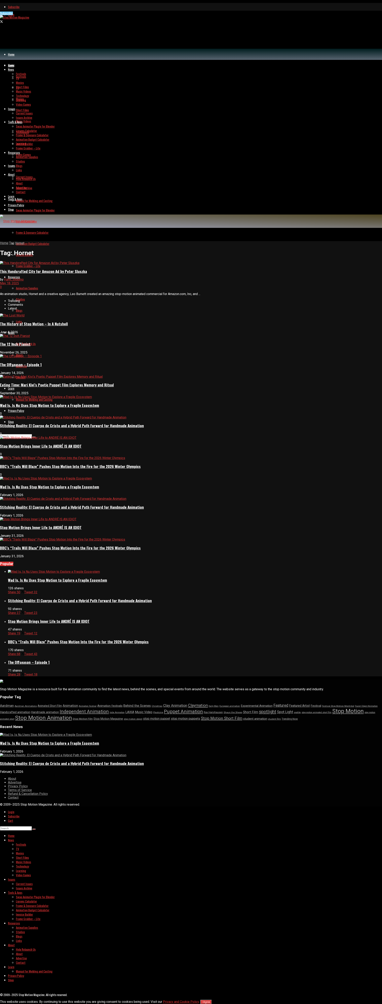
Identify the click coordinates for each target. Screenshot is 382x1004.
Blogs (19, 310)
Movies (20, 82)
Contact (20, 192)
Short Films (22, 110)
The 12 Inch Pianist (15, 344)
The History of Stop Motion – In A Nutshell (34, 323)
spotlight (267, 711)
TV (17, 78)
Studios (20, 299)
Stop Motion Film (83, 718)
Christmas (157, 706)
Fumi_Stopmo (14, 279)
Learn (11, 388)
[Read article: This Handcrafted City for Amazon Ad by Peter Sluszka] (191, 263)
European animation (229, 706)
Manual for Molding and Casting (34, 399)
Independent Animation (84, 711)
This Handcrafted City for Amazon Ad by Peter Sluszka (43, 271)
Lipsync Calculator (26, 130)
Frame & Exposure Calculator (32, 232)
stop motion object (133, 719)
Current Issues (24, 113)
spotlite (297, 712)
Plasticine (158, 712)
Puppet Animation (183, 711)
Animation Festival (87, 706)
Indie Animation (117, 712)
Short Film (250, 712)
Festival (316, 706)
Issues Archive (24, 117)
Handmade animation (45, 712)
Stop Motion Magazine (108, 718)
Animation (70, 706)
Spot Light (285, 712)
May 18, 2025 (9, 283)
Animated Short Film (50, 705)
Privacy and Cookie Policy (181, 1002)
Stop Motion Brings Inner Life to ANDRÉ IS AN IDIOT (41, 446)
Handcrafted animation (15, 712)
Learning (21, 100)
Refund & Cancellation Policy (28, 794)
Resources (14, 277)
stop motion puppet (156, 718)
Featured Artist (299, 706)
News (11, 69)
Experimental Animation (257, 706)
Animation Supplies (27, 288)
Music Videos (23, 121)
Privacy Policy (16, 410)
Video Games (23, 154)
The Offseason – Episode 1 (21, 364)
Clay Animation (175, 705)
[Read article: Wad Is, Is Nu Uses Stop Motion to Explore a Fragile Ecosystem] (195, 572)
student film (274, 719)
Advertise (21, 187)
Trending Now (290, 718)
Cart (10, 820)
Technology (22, 95)
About (11, 174)
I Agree (206, 1001)
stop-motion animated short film (316, 712)
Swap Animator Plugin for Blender (35, 210)
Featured (280, 705)
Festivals (21, 76)
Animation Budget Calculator (32, 243)
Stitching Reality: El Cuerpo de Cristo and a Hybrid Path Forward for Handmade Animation (72, 425)
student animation (255, 718)
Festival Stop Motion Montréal (338, 706)
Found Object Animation (366, 706)
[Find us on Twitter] (1, 21)
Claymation (198, 705)
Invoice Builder (24, 144)
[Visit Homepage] (14, 17)
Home (11, 54)
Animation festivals (110, 706)
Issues (11, 165)
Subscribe (13, 7)
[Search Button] (34, 829)
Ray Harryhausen (213, 712)
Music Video (143, 712)
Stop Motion (348, 711)
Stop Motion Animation (43, 718)
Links (19, 170)
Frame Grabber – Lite (28, 266)
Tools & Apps (15, 199)
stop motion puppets (185, 718)
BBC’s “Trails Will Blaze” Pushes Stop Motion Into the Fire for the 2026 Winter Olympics (70, 466)
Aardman (7, 706)
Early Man (214, 706)
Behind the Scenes (137, 706)
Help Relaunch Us (26, 179)
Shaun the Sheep (233, 712)
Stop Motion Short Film (221, 718)
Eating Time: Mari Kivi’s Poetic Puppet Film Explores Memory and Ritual (57, 384)
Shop (11, 421)
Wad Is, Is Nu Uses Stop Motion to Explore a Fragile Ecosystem (49, 405)
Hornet (19, 243)
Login (11, 812)
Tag (11, 243)
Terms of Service (20, 790)
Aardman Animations (26, 706)
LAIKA (129, 712)
